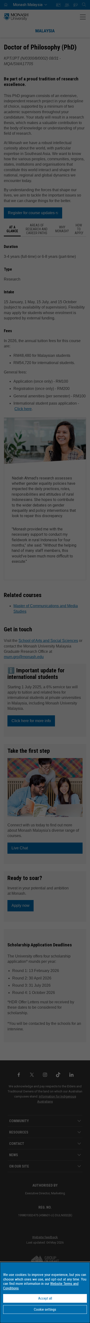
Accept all (45, 1298)
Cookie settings (45, 1309)
